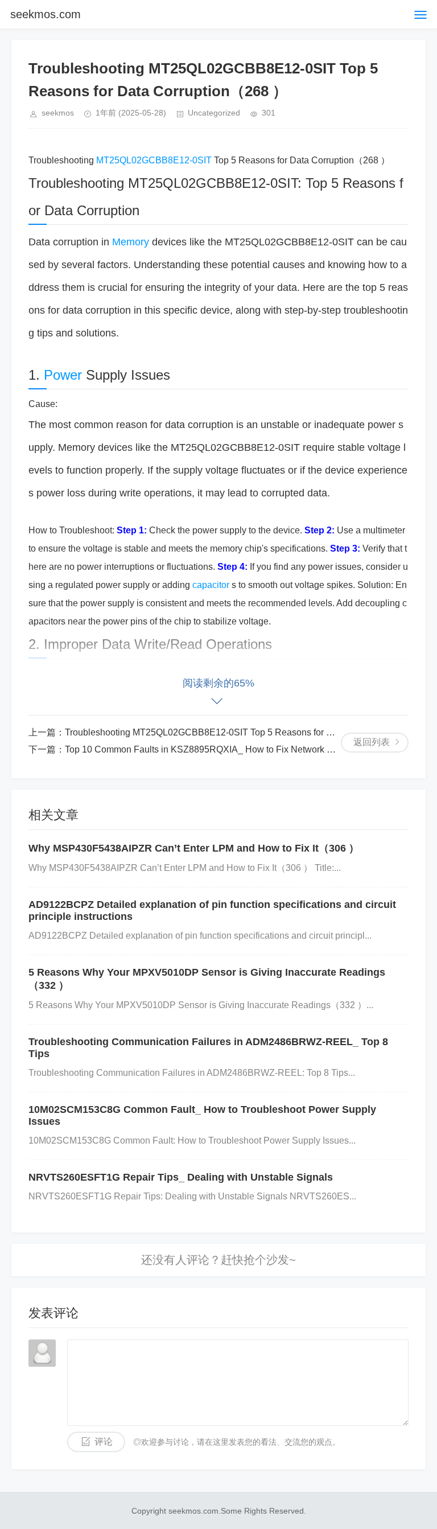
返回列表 (371, 742)
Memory (132, 242)
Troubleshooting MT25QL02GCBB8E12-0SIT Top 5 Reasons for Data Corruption (227, 732)
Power (65, 375)
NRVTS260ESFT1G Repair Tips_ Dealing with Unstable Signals (180, 1177)
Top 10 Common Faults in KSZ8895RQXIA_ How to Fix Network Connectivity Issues (235, 749)
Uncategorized (214, 112)
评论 (103, 1441)
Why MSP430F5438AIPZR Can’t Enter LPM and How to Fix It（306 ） (193, 848)
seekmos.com (45, 14)
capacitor (212, 585)
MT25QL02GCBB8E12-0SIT (155, 160)
